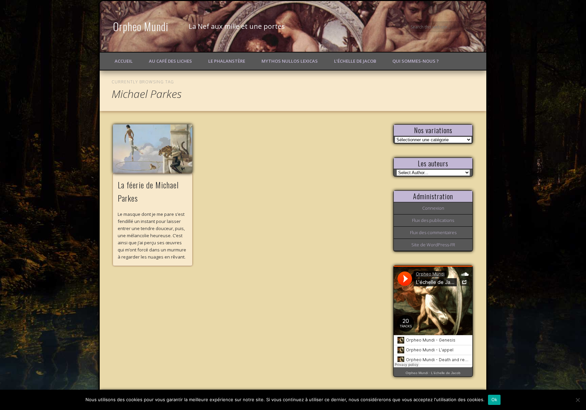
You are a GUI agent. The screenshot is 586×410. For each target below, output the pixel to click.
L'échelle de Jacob (446, 373)
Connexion (433, 208)
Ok (494, 399)
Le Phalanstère (226, 61)
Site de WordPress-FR (433, 245)
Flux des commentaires (433, 232)
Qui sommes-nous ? (415, 61)
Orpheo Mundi (141, 26)
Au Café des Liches (170, 61)
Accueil (124, 61)
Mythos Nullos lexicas (289, 61)
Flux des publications (433, 220)
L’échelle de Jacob (355, 61)
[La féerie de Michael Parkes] (152, 148)
